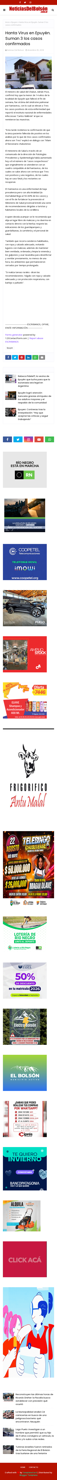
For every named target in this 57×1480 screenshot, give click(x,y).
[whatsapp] (49, 439)
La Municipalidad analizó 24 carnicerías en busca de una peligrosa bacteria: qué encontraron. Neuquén (31, 1416)
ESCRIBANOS (12, 341)
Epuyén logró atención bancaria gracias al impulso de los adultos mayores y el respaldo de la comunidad (34, 397)
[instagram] (30, 2)
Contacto (33, 1467)
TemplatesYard (30, 1472)
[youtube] (39, 439)
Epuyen (14, 22)
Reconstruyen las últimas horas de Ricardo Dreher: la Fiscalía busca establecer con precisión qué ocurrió (34, 1399)
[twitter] (25, 2)
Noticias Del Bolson (15, 50)
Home (22, 1467)
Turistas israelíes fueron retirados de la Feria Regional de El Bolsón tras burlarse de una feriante (34, 1450)
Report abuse (36, 338)
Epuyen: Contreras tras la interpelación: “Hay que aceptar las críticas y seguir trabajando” (33, 414)
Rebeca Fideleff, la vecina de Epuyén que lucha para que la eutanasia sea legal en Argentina (34, 381)
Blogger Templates (29, 1475)
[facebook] (20, 2)
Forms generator (14, 334)
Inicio (7, 22)
